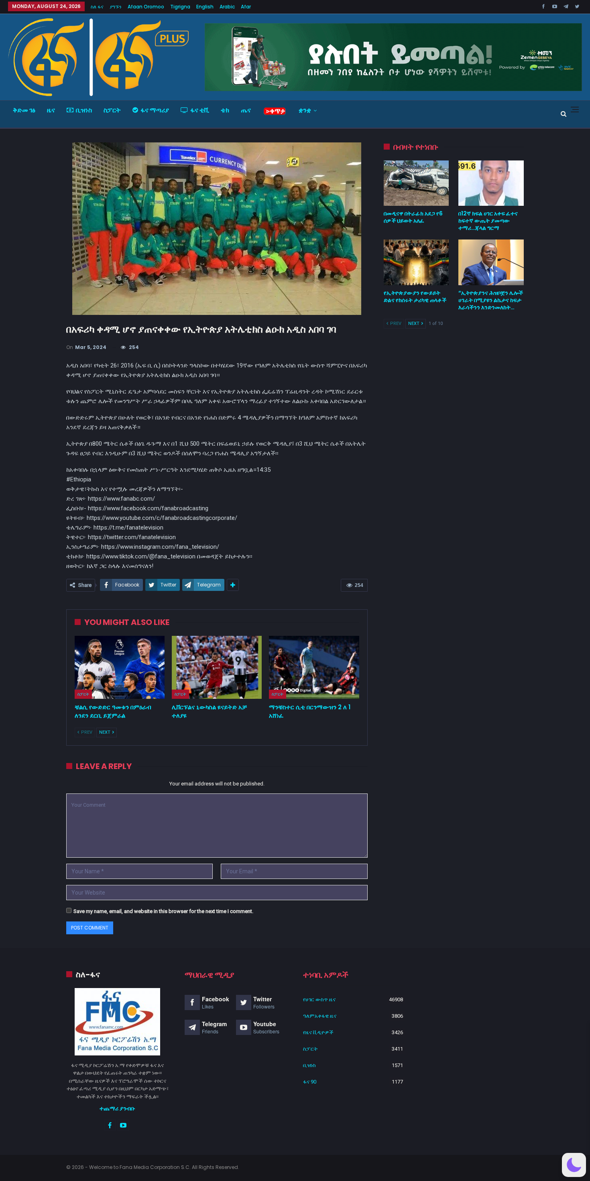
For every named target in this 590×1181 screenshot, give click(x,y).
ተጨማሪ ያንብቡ (117, 1108)
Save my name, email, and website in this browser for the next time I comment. (163, 911)
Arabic (227, 6)
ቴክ (225, 110)
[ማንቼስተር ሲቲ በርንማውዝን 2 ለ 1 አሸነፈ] (314, 667)
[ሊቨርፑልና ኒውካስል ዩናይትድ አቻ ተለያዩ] (217, 667)
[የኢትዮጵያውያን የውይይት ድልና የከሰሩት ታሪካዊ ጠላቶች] (416, 262)
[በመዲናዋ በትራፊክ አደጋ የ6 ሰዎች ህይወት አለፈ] (416, 183)
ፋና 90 (309, 1082)
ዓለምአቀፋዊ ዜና (319, 1016)
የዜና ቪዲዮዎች (318, 1032)
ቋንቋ (305, 110)
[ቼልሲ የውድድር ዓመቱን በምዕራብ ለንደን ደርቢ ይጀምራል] (120, 667)
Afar (246, 6)
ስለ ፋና (97, 6)
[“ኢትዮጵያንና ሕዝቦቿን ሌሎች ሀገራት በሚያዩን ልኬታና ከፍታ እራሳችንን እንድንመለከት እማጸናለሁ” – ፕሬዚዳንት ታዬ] (491, 262)
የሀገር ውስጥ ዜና (319, 999)
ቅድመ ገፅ (24, 110)
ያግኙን (116, 6)
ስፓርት (112, 110)
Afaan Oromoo (146, 6)
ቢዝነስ (84, 110)
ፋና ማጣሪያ (154, 110)
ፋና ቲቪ (199, 110)
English (205, 6)
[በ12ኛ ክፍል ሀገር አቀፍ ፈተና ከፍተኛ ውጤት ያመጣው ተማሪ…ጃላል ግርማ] (491, 183)
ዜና (51, 110)
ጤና (246, 110)
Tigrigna (180, 6)
